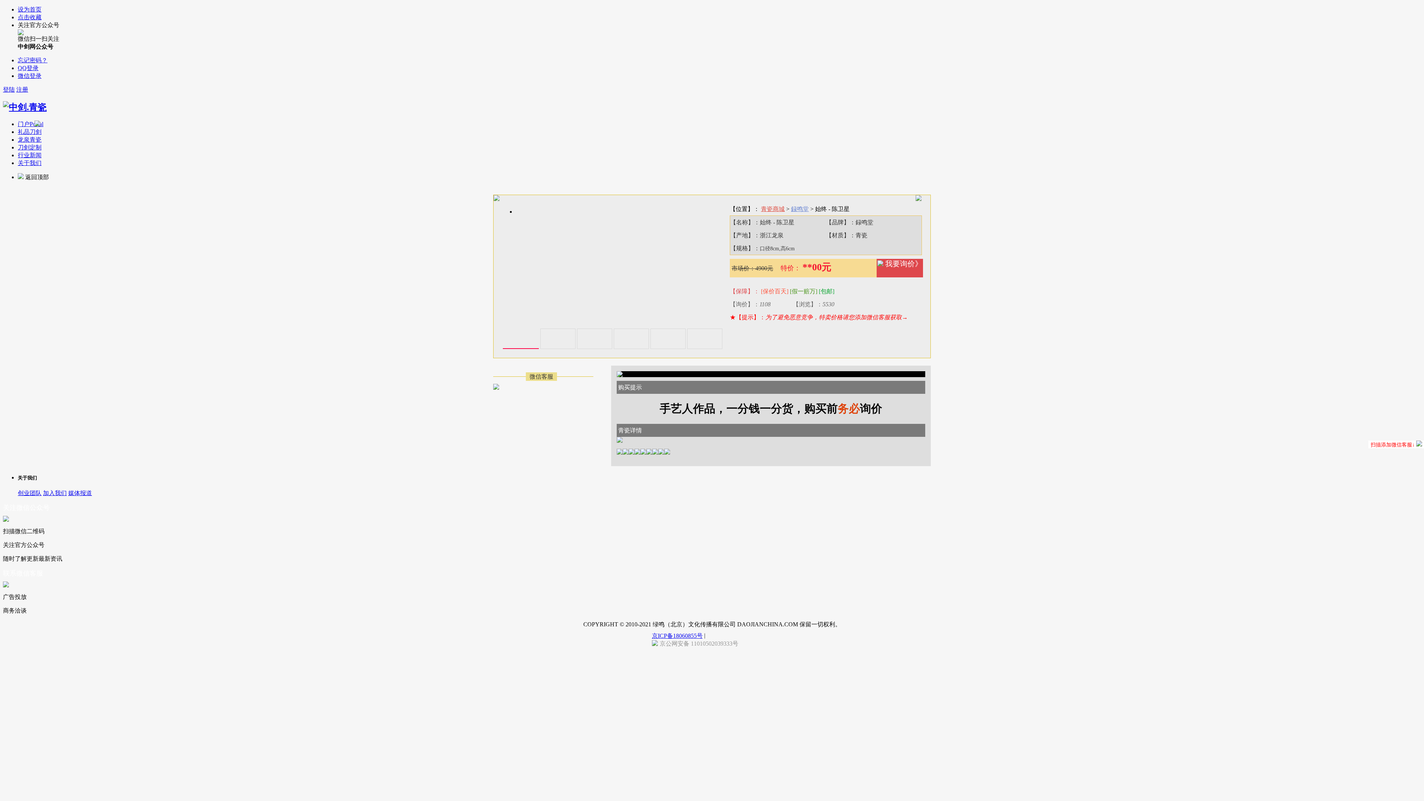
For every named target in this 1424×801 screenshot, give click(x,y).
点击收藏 (30, 17)
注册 (22, 89)
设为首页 (30, 9)
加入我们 (55, 493)
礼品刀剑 (30, 132)
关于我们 (30, 163)
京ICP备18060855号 (677, 636)
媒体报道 (80, 493)
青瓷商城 (773, 209)
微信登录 (30, 76)
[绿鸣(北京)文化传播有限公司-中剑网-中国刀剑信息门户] (25, 107)
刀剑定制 (30, 147)
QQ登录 (28, 68)
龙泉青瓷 (30, 139)
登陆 (9, 89)
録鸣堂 (800, 209)
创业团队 (30, 493)
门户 (30, 124)
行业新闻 (30, 155)
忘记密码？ (32, 60)
